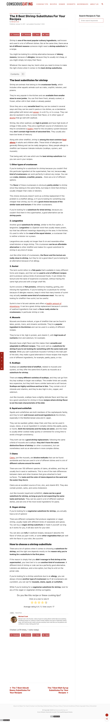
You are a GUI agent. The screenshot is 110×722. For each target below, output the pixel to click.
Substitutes (15, 13)
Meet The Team (24, 706)
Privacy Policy (58, 706)
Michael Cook (15, 21)
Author (12, 612)
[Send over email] (2, 368)
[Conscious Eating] (20, 4)
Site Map (40, 706)
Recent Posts (18, 612)
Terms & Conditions (69, 706)
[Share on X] (2, 357)
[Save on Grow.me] (2, 364)
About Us (16, 706)
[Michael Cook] (14, 619)
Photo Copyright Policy (82, 706)
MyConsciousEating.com (60, 710)
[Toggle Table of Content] (22, 74)
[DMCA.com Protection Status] (55, 717)
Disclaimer (93, 706)
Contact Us (33, 706)
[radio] (32, 603)
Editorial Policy (48, 706)
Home (11, 13)
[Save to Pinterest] (2, 361)
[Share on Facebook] (2, 354)
